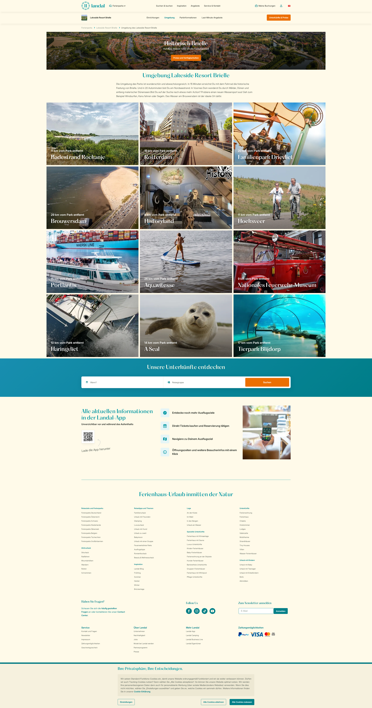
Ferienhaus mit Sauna (195, 540)
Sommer (137, 577)
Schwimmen (86, 573)
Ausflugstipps (139, 549)
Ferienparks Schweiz (89, 521)
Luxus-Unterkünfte (194, 544)
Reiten (84, 569)
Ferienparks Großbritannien (92, 541)
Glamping (138, 521)
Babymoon (138, 537)
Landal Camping (192, 635)
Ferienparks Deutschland (91, 513)
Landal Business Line (194, 639)
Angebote (195, 6)
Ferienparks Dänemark (90, 529)
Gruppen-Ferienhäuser (196, 569)
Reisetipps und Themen (143, 508)
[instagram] (197, 613)
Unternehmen (139, 631)
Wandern (84, 565)
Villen (242, 549)
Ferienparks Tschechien (91, 537)
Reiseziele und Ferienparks (92, 508)
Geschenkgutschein (89, 647)
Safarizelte (244, 533)
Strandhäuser (245, 541)
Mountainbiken (87, 561)
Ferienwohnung (246, 513)
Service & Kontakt (212, 6)
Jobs (136, 639)
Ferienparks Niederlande (91, 525)
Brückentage (139, 589)
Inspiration (181, 6)
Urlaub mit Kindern (247, 560)
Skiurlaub (85, 552)
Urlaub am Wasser (194, 525)
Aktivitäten (244, 581)
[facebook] (189, 613)
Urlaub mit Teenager (248, 569)
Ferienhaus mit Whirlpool (197, 573)
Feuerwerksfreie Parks (143, 545)
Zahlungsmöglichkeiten (90, 643)
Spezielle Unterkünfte (195, 532)
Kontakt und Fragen (89, 631)
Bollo (242, 577)
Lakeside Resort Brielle (106, 27)
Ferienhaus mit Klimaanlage (198, 536)
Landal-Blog (139, 569)
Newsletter (85, 635)
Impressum (85, 639)
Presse (136, 652)
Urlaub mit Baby (246, 565)
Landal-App (190, 631)
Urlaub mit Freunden (142, 517)
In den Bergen (192, 521)
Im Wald (190, 517)
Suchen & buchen (164, 6)
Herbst (137, 581)
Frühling (137, 573)
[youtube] (212, 613)
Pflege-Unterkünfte (194, 577)
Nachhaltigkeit (139, 635)
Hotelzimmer (245, 525)
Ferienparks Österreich (90, 517)
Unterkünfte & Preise (278, 17)
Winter (137, 585)
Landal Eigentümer (193, 643)
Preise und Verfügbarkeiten (186, 58)
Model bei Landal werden (144, 643)
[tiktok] (205, 613)
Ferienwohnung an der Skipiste (199, 556)
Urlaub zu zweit (140, 533)
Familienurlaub (140, 513)
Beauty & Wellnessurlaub (144, 557)
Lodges (243, 529)
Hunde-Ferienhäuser (195, 561)
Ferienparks (86, 27)
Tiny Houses (245, 545)
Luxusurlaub (139, 525)
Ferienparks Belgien (89, 533)
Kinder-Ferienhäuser (195, 548)
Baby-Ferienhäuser (194, 552)
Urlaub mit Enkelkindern (249, 573)
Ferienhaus (244, 517)
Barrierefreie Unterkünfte (197, 565)
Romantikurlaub (140, 553)
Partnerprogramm (140, 647)
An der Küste (192, 513)
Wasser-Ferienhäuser (248, 553)
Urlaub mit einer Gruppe (143, 541)
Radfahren (85, 556)
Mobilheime (244, 537)
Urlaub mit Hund (140, 529)
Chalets (243, 521)
